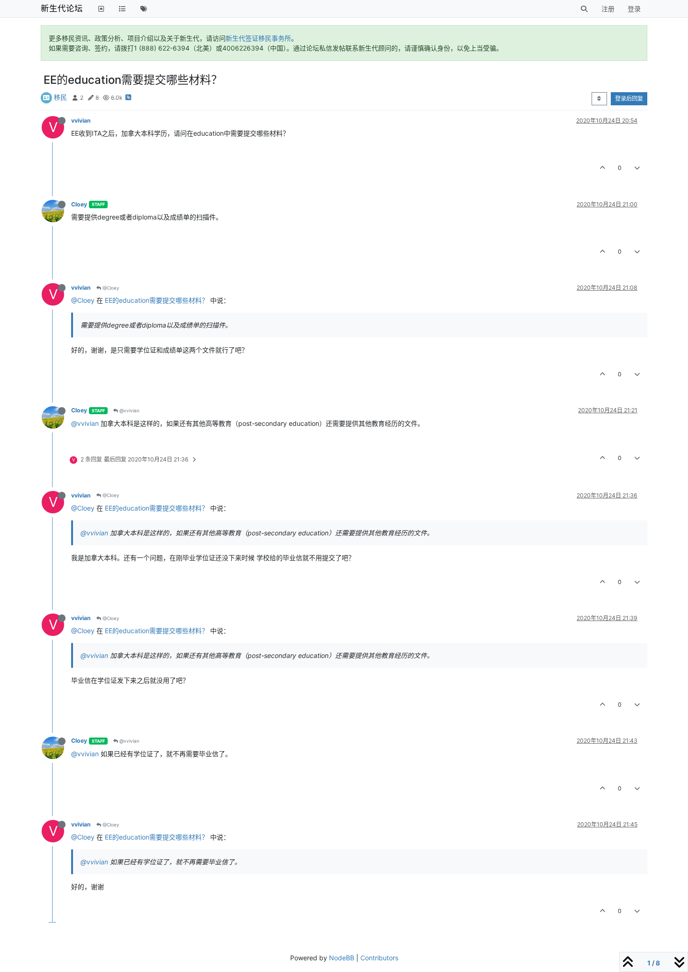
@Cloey (110, 288)
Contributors (379, 958)
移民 (60, 97)
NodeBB (341, 958)
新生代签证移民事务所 (258, 38)
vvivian (81, 120)
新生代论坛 (62, 8)
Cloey (79, 204)
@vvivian (128, 410)
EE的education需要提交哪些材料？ (156, 300)
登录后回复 (629, 98)
